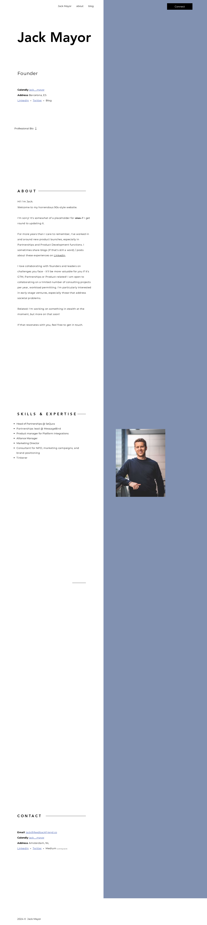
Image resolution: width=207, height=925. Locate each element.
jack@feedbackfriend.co (41, 832)
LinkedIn (59, 255)
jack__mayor (36, 89)
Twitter (37, 100)
